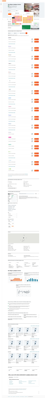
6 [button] (21, 16)
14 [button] (12, 19)
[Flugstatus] (1, 8)
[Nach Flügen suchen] (1, 2)
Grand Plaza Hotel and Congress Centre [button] (11, 333)
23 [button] (15, 20)
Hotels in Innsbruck (11, 384)
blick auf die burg (9, 209)
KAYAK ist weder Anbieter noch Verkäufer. (13, 391)
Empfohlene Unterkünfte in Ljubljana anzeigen (34, 351)
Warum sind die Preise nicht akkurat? (12, 393)
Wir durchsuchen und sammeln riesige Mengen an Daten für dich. (16, 392)
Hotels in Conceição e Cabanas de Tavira (22, 381)
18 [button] (18, 19)
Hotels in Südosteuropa (22, 396)
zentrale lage (9, 205)
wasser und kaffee (14, 209)
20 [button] (21, 19)
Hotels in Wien (20, 382)
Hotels (11, 396)
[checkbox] (11, 221)
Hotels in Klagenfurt (21, 383)
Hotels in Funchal (30, 381)
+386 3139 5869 (9, 7)
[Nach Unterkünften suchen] (1, 4)
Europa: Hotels (14, 396)
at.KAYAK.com (9, 396)
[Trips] (1, 10)
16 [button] (15, 19)
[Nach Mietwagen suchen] (1, 5)
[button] (1, 1)
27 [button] (21, 20)
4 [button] (18, 16)
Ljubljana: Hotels (26, 396)
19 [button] (23, 20)
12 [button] (23, 19)
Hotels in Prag (29, 382)
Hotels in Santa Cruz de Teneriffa (31, 383)
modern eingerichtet (10, 206)
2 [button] (15, 16)
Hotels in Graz (10, 382)
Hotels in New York (11, 381)
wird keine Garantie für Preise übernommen (22, 389)
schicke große (9, 210)
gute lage (14, 206)
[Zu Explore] (1, 7)
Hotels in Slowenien (17, 396)
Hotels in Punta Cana (11, 383)
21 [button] (12, 20)
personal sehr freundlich (13, 205)
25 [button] (18, 20)
